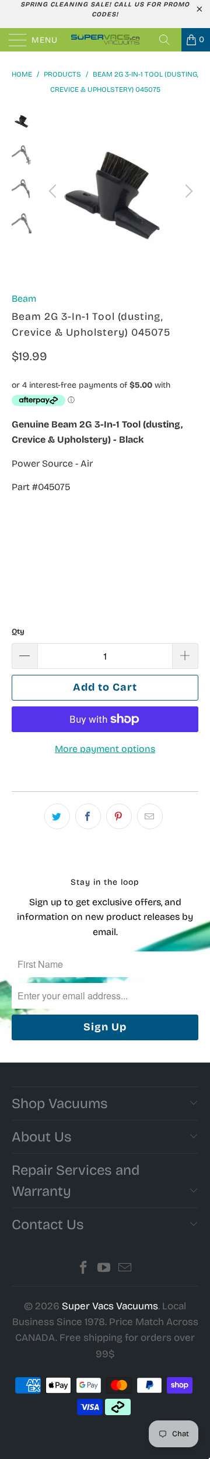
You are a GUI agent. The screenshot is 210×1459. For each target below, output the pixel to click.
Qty (18, 631)
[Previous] (54, 191)
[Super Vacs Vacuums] (105, 39)
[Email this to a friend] (150, 816)
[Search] (168, 40)
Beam (24, 298)
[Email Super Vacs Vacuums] (125, 1269)
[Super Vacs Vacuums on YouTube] (104, 1269)
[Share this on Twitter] (57, 816)
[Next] (187, 191)
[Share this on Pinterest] (119, 816)
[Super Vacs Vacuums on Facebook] (83, 1269)
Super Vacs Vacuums (110, 1306)
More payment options (105, 748)
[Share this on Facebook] (88, 816)
